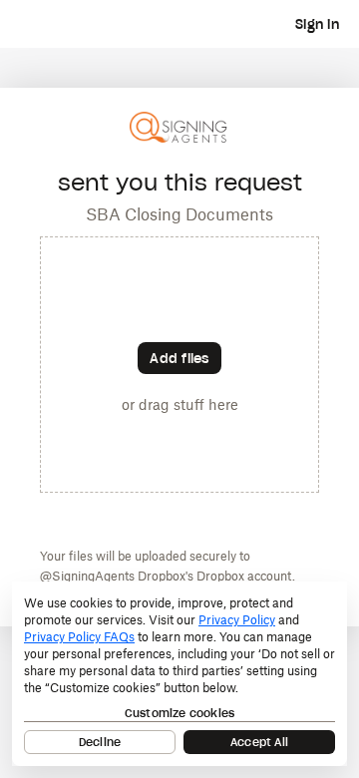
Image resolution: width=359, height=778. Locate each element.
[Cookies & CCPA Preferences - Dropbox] (179, 674)
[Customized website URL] (179, 140)
